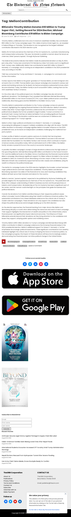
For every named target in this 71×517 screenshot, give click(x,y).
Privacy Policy (9, 481)
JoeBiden (63, 242)
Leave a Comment (35, 246)
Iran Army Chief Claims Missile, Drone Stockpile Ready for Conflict (25, 461)
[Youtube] (41, 264)
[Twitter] (30, 264)
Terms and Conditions (12, 483)
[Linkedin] (35, 264)
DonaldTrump (42, 242)
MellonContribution (9, 246)
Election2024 (54, 242)
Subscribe (7, 487)
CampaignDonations (29, 242)
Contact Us (8, 485)
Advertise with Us (10, 490)
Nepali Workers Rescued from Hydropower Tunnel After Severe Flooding (28, 455)
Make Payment (9, 492)
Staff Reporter (21, 36)
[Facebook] (24, 264)
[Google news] (46, 264)
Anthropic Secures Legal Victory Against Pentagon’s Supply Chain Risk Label (29, 436)
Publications (8, 479)
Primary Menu (7, 13)
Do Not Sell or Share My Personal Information (44, 510)
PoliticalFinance (22, 246)
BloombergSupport (14, 242)
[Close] (65, 494)
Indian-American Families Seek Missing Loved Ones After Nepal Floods (27, 442)
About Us (7, 476)
